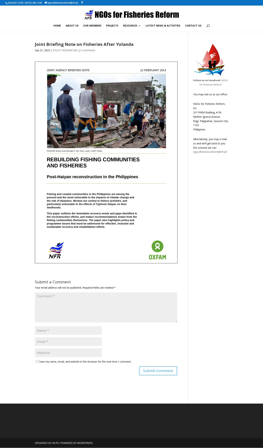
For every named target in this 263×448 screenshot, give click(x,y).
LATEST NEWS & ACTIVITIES (163, 25)
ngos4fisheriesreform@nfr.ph (210, 152)
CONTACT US (193, 25)
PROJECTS (112, 25)
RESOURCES (130, 25)
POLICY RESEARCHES (65, 50)
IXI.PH (55, 443)
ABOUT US (72, 25)
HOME (57, 25)
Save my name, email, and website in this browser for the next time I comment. (85, 361)
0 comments (88, 50)
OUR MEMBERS (92, 25)
